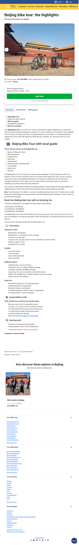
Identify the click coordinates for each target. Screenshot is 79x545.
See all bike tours (12, 442)
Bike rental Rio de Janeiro (14, 463)
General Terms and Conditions (16, 532)
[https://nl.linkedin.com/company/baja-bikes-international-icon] (42, 540)
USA (8, 499)
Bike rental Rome (12, 465)
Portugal (9, 493)
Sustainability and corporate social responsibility (21, 517)
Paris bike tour (11, 434)
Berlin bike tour (11, 426)
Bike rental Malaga (12, 461)
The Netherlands (12, 495)
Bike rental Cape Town (13, 457)
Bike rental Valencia (12, 469)
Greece (9, 489)
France (9, 485)
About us (9, 513)
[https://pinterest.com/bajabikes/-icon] (48, 540)
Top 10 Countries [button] (12, 477)
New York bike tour (12, 432)
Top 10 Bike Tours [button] (12, 417)
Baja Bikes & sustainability (29, 316)
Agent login (10, 525)
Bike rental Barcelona (13, 453)
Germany (9, 487)
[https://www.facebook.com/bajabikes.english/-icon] (36, 540)
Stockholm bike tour (13, 440)
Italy (8, 491)
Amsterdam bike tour (13, 422)
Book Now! (39, 96)
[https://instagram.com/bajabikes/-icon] (45, 540)
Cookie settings (39, 537)
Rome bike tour (11, 438)
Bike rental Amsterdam (13, 451)
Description (9, 110)
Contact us (10, 511)
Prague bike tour (12, 436)
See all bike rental (12, 472)
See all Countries (12, 502)
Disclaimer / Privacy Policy (14, 529)
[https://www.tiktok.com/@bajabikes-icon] (31, 540)
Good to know (21, 110)
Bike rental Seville (12, 467)
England (9, 483)
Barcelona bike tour (12, 424)
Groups (9, 521)
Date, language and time (15, 89)
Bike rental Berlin (12, 455)
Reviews (9, 527)
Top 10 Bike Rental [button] (12, 447)
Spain (8, 497)
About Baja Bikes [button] (12, 506)
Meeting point (33, 110)
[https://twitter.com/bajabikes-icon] (39, 540)
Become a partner (12, 519)
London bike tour (12, 430)
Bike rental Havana (12, 459)
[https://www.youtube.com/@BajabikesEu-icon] (34, 540)
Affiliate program (12, 523)
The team (9, 515)
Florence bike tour (12, 428)
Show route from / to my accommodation (18, 352)
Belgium (9, 481)
